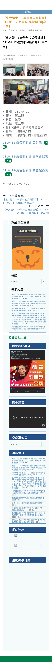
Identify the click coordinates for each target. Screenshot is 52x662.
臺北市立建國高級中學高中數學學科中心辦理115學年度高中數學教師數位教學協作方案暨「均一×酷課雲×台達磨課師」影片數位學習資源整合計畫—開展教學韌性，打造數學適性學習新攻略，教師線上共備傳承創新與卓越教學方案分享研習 (29, 319)
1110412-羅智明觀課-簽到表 (22, 142)
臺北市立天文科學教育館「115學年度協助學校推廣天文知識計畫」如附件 (29, 521)
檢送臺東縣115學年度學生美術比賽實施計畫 (28, 498)
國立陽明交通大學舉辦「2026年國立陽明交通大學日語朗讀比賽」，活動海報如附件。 (28, 328)
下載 (8, 160)
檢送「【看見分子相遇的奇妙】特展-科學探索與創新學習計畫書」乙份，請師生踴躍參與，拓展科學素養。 (29, 296)
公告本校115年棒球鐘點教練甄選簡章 (25, 503)
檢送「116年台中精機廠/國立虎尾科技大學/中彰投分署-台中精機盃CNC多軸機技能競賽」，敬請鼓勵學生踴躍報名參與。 (29, 304)
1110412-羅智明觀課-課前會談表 (25, 156)
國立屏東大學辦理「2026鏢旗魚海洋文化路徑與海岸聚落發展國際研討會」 (28, 310)
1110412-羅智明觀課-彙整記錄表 (25, 170)
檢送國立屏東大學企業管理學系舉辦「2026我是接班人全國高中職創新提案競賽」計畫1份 (28, 514)
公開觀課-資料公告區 (14, 55)
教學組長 (9, 59)
